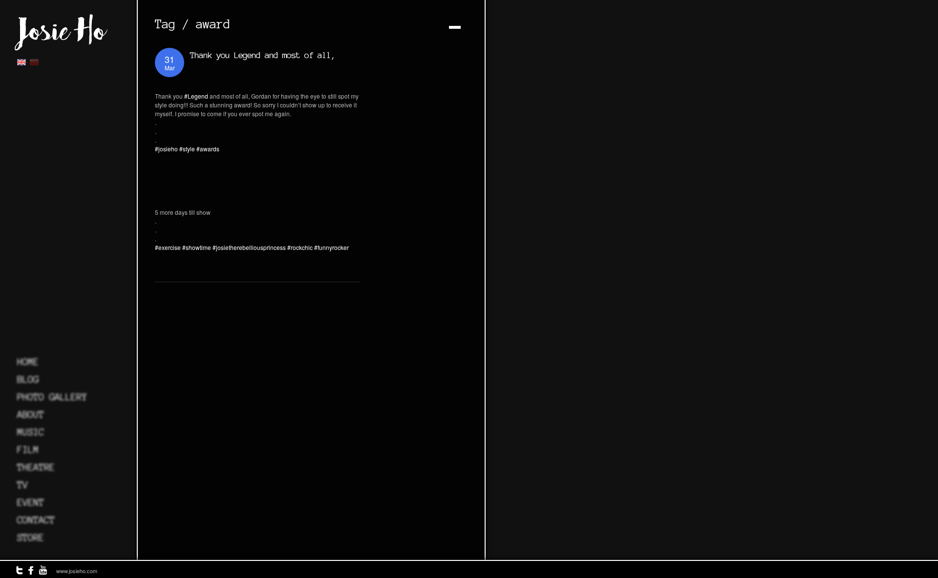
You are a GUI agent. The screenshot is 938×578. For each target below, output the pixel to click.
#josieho (166, 148)
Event (30, 502)
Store (30, 537)
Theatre (36, 467)
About (30, 414)
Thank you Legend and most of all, (262, 55)
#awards (207, 148)
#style (187, 148)
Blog (28, 379)
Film (28, 449)
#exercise (168, 247)
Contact (36, 520)
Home (28, 361)
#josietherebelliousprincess (249, 247)
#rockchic (300, 247)
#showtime (196, 247)
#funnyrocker (331, 247)
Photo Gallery (52, 397)
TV (22, 484)
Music (30, 432)
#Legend (196, 96)
